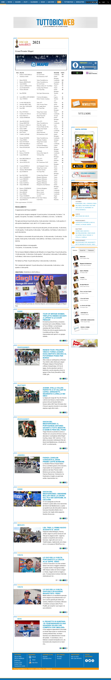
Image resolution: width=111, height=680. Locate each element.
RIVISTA (10, 2)
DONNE (20, 311)
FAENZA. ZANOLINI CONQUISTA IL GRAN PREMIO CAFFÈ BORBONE (53, 459)
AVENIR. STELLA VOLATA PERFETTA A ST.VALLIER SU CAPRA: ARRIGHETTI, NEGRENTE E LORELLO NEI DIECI (54, 392)
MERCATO (20, 525)
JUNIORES (21, 455)
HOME (3, 2)
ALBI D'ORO (51, 2)
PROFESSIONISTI (23, 347)
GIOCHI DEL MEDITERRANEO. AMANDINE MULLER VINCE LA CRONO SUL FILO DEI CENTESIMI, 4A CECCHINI (54, 495)
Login (103, 2)
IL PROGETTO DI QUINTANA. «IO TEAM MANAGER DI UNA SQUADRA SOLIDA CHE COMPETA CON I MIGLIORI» (54, 624)
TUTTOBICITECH (68, 2)
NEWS (19, 619)
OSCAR (43, 2)
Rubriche (75, 250)
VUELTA (20, 555)
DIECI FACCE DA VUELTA (82, 216)
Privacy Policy (18, 662)
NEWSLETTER (80, 2)
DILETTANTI (21, 385)
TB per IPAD (17, 656)
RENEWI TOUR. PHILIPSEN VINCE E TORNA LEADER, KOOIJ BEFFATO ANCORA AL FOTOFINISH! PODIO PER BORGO (55, 354)
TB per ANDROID (19, 658)
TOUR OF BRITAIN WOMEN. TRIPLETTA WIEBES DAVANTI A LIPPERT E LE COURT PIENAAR (55, 317)
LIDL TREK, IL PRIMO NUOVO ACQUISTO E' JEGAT (54, 528)
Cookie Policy (18, 664)
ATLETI (25, 2)
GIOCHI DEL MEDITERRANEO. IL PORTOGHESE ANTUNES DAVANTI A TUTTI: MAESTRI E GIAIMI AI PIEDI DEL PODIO (54, 425)
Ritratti (34, 657)
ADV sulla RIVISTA (76, 658)
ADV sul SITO (75, 656)
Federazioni (91, 250)
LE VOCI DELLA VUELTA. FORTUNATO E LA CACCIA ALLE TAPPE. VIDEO (53, 559)
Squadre (45, 656)
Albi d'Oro (35, 662)
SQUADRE (18, 2)
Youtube (59, 658)
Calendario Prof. (47, 658)
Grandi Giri (82, 250)
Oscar (33, 660)
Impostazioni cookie (19, 666)
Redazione (17, 660)
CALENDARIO (34, 2)
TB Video (59, 656)
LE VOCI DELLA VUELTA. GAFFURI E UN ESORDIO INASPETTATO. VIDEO (53, 591)
